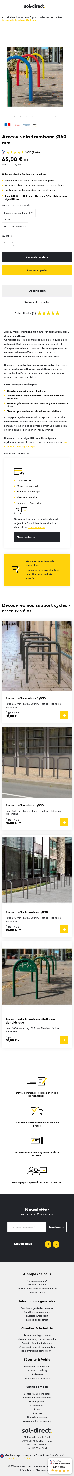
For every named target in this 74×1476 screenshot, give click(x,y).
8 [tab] (56, 116)
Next (35, 41)
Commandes (37, 1405)
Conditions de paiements (37, 1312)
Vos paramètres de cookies (37, 1421)
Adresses (37, 1413)
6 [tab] (44, 116)
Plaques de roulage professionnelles (37, 1339)
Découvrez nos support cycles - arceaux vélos (36, 608)
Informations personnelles (37, 1397)
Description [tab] (37, 291)
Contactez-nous (37, 1292)
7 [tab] (50, 116)
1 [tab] (14, 116)
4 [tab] (32, 116)
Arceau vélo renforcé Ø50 (26, 698)
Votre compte (37, 1387)
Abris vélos (37, 1374)
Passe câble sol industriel (37, 1366)
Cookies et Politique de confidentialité (37, 1288)
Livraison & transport (37, 1315)
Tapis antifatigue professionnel (37, 1350)
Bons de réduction (37, 1417)
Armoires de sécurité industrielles (37, 1347)
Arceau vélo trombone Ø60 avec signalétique (31, 1020)
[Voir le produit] (64, 715)
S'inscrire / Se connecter (37, 1393)
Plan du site (27, 1470)
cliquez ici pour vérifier (17, 1458)
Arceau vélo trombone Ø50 (27, 912)
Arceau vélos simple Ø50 (25, 805)
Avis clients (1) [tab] (25, 313)
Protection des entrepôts (37, 1378)
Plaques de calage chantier (37, 1335)
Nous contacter (26, 537)
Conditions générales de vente (37, 1308)
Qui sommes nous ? (37, 1281)
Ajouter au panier (37, 270)
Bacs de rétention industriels (37, 1343)
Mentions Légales (45, 1470)
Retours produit (37, 1401)
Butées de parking (37, 1370)
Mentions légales (37, 1284)
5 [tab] (38, 116)
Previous (4, 77)
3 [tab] (26, 116)
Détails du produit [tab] (37, 302)
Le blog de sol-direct (37, 1319)
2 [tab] (20, 116)
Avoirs (37, 1409)
